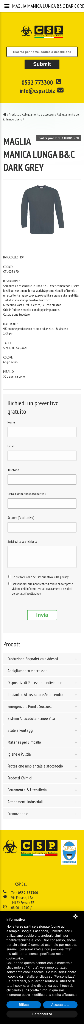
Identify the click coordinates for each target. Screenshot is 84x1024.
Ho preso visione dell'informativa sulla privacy (40, 577)
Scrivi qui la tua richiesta (22, 541)
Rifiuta (24, 1005)
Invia (42, 615)
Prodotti (14, 114)
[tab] (42, 658)
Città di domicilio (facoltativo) (27, 494)
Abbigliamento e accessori (38, 114)
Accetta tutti (60, 1005)
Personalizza (42, 1014)
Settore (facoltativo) (21, 517)
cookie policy (14, 958)
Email (11, 446)
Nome (11, 422)
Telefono (13, 470)
